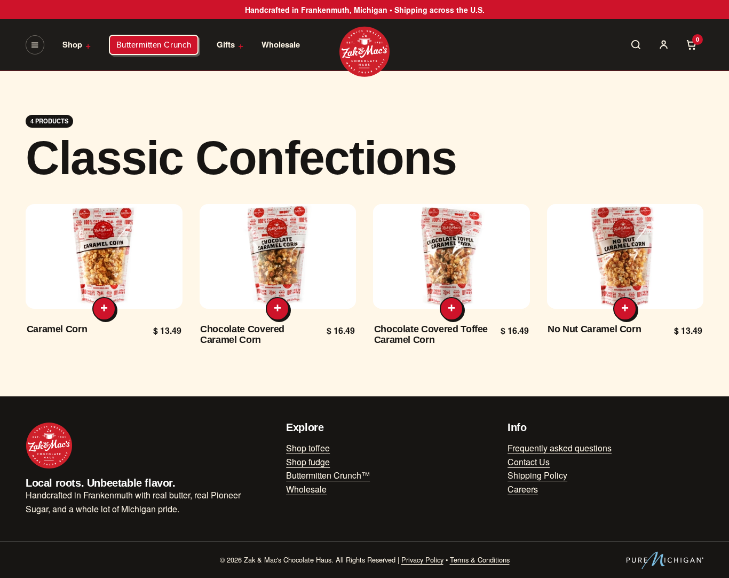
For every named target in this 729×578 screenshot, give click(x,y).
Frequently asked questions (560, 448)
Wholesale (281, 44)
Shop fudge (308, 462)
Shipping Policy (537, 475)
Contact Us (529, 462)
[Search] (636, 45)
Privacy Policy (422, 559)
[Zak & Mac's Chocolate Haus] (364, 51)
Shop (76, 44)
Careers (523, 489)
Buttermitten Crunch (154, 44)
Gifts (230, 44)
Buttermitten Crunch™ (328, 475)
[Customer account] (664, 45)
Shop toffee (308, 448)
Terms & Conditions (480, 559)
